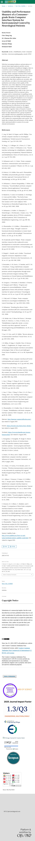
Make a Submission (9, 676)
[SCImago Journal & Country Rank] (14, 738)
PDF (5, 546)
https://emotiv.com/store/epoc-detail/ (19, 426)
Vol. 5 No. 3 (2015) (20, 6)
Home (3, 6)
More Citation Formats (9, 574)
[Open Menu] (2, 2)
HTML (13, 546)
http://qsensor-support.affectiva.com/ (19, 419)
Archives (10, 6)
